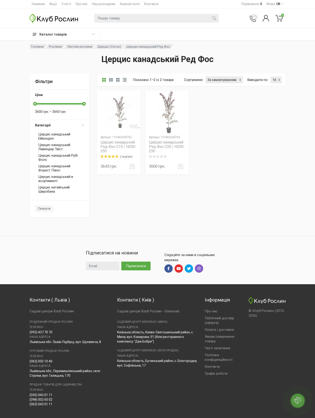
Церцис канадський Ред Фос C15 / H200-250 (118, 146)
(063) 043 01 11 (41, 404)
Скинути (44, 208)
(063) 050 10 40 (41, 361)
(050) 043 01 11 (41, 395)
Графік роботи (216, 373)
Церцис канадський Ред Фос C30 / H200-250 (167, 146)
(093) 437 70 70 (41, 332)
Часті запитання (217, 348)
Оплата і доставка (219, 330)
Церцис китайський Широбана (54, 189)
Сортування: (193, 80)
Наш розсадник (103, 4)
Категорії (43, 125)
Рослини (55, 46)
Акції (53, 4)
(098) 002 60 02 (41, 399)
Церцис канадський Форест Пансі (54, 168)
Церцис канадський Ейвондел (54, 136)
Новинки (38, 4)
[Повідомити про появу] (132, 166)
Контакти (151, 4)
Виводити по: (257, 80)
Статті (66, 4)
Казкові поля (130, 4)
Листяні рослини (79, 46)
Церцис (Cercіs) (109, 46)
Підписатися (136, 266)
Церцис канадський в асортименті (55, 179)
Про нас (81, 4)
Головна (37, 46)
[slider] (35, 104)
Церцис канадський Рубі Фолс (58, 157)
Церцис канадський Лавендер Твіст (54, 147)
